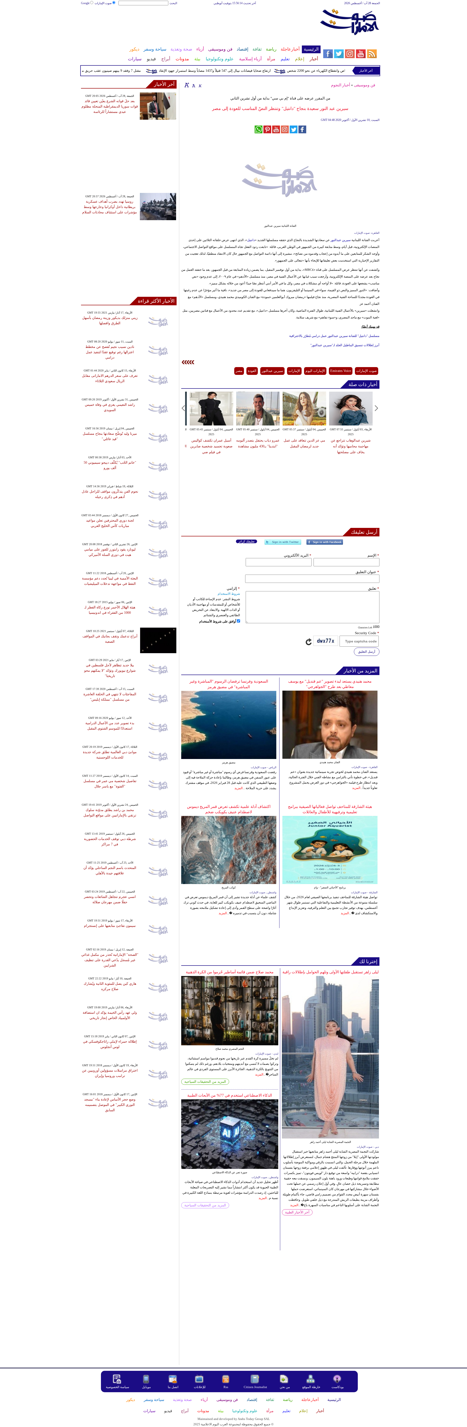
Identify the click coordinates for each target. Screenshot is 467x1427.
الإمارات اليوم (315, 371)
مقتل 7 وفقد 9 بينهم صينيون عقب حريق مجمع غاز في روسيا (123, 70)
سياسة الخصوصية (117, 1387)
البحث (173, 3)
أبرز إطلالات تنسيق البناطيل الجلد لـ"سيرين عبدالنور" (344, 345)
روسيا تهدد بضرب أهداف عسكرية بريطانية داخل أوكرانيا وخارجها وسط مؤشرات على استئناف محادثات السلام (109, 207)
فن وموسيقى (364, 85)
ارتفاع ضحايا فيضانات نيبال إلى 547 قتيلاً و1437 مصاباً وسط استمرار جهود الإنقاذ (240, 70)
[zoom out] (200, 84)
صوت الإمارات (103, 3)
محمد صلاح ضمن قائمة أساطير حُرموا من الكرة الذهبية (230, 972)
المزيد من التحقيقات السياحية (205, 1082)
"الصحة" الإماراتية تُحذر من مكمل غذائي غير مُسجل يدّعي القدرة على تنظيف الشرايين (109, 960)
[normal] (193, 84)
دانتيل (251, 240)
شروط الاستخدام (229, 594)
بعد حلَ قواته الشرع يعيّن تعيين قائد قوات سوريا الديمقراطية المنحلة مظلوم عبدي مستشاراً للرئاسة (109, 106)
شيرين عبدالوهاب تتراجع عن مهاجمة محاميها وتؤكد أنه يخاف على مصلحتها (351, 446)
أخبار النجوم (340, 85)
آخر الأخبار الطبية (297, 1212)
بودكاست (338, 1387)
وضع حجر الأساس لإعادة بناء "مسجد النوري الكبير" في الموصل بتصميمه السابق (109, 1105)
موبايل (147, 1387)
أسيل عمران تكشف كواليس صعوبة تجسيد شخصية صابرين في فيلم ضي (211, 446)
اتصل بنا (173, 1387)
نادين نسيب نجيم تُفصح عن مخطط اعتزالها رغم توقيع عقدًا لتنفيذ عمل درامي (109, 352)
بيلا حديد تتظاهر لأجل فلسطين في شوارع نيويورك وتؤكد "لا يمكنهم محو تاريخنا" (110, 670)
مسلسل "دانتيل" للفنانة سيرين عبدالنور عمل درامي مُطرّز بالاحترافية (334, 336)
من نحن (285, 1387)
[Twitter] (282, 544)
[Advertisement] (200, 21)
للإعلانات (200, 1387)
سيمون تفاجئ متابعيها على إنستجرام (110, 926)
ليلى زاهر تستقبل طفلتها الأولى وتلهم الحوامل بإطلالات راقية (330, 972)
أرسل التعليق (366, 651)
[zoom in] (186, 84)
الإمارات (294, 371)
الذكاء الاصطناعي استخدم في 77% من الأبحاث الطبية (229, 1095)
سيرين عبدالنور (340, 240)
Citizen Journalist (255, 1387)
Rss (226, 1387)
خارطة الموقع (311, 1387)
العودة (252, 371)
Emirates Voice (340, 371)
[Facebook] (324, 544)
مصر (239, 371)
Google (85, 3)
